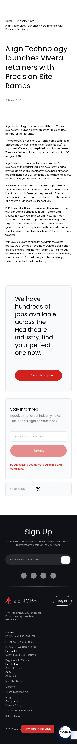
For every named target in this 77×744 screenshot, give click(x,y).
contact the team (28, 261)
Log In (62, 600)
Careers (10, 686)
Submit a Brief (13, 668)
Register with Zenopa (17, 660)
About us (10, 675)
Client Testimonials (16, 692)
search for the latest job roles (33, 257)
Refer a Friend (13, 716)
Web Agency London (26, 729)
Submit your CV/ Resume (20, 655)
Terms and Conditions (19, 710)
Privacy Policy (13, 705)
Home (8, 21)
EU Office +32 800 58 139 (19, 641)
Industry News (25, 21)
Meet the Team (14, 681)
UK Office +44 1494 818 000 (21, 647)
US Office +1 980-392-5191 (20, 636)
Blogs (8, 697)
